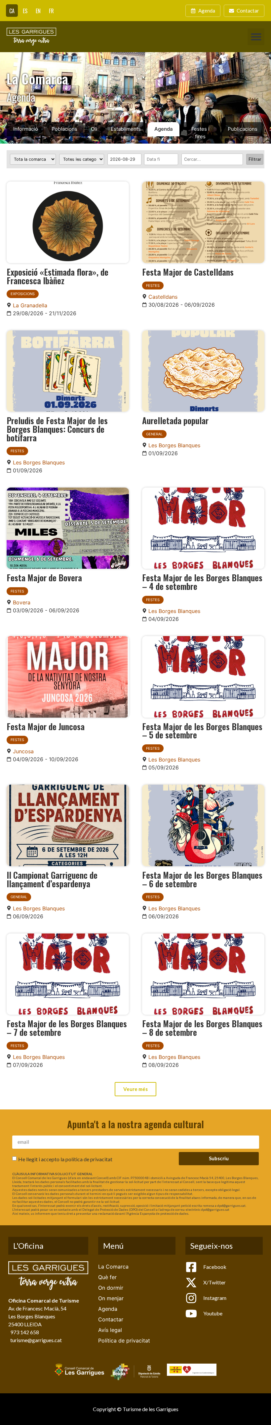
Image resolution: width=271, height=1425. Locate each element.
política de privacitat (88, 1159)
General (154, 434)
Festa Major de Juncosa (46, 726)
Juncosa (23, 751)
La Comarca (113, 1266)
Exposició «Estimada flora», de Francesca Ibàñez (57, 276)
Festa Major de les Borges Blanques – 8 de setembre (202, 1027)
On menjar (111, 1298)
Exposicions (23, 293)
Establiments (126, 129)
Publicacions (242, 129)
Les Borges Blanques (39, 462)
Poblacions (64, 129)
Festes (153, 285)
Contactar (110, 1319)
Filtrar (255, 159)
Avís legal (110, 1330)
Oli (94, 129)
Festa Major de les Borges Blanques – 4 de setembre (202, 581)
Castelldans (162, 296)
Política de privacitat (124, 1340)
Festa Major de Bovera (44, 577)
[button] (256, 36)
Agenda (163, 129)
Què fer (107, 1277)
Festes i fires (200, 133)
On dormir (110, 1287)
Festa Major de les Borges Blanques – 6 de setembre (202, 879)
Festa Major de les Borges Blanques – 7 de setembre (67, 1027)
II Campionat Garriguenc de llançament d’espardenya (52, 879)
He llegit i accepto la (65, 1159)
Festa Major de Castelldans (188, 271)
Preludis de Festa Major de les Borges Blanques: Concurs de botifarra (57, 428)
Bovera (21, 602)
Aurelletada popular (175, 420)
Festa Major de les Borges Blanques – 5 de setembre (202, 730)
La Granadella (30, 305)
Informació (25, 129)
